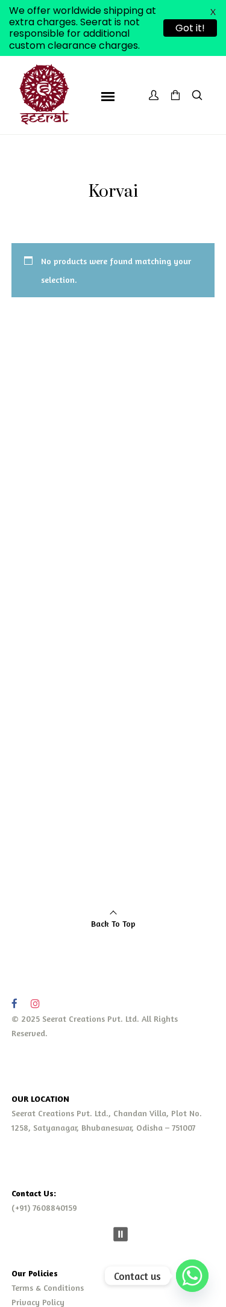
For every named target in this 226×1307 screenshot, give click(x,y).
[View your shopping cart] (175, 95)
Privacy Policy (37, 1302)
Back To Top (113, 923)
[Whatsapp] (192, 1275)
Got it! (190, 28)
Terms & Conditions (47, 1287)
